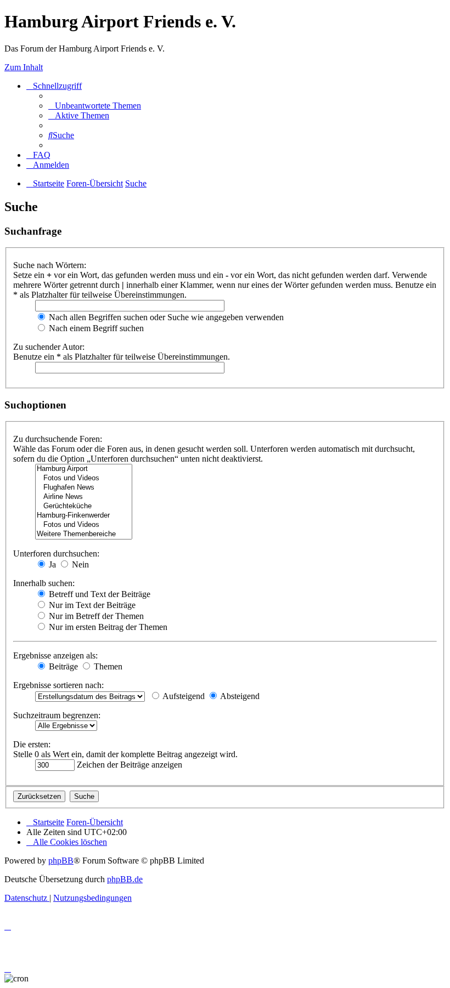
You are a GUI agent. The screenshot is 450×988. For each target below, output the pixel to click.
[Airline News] (84, 497)
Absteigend (239, 696)
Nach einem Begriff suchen (95, 328)
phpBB (61, 860)
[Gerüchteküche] (84, 506)
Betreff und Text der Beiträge (98, 594)
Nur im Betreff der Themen (95, 616)
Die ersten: (31, 744)
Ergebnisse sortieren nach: (58, 685)
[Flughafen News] (84, 487)
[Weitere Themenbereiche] (84, 534)
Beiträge (62, 666)
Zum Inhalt (23, 67)
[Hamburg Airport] (84, 469)
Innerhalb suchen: (44, 583)
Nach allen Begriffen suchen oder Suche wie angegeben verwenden (165, 317)
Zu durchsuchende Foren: (57, 439)
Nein (79, 564)
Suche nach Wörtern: (49, 265)
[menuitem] (94, 105)
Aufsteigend (183, 696)
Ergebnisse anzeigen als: (55, 655)
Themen (107, 666)
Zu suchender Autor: (49, 346)
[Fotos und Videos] (84, 478)
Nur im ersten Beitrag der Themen (107, 627)
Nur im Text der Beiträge (91, 605)
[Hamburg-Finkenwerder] (84, 515)
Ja (51, 564)
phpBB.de (125, 879)
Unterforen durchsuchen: (56, 553)
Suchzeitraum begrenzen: (56, 715)
